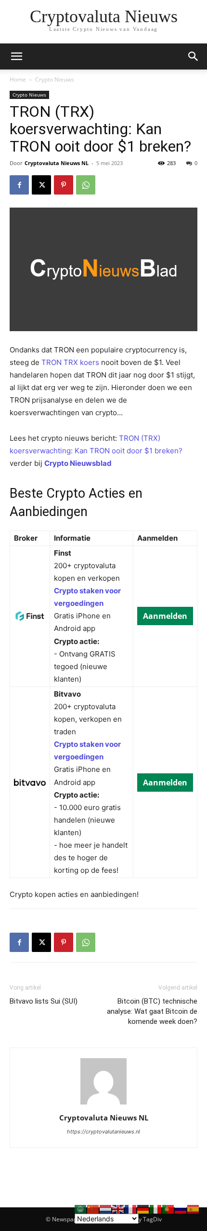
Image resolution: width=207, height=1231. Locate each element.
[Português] (168, 1208)
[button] (193, 56)
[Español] (193, 1208)
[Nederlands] (106, 1208)
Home (18, 79)
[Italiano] (156, 1208)
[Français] (131, 1208)
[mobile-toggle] (16, 56)
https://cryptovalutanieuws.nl (103, 1131)
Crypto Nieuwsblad (78, 463)
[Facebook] (19, 185)
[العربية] (81, 1208)
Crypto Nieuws (54, 79)
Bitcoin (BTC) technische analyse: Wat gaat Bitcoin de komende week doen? (152, 1011)
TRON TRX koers (70, 362)
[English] (118, 1208)
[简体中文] (93, 1208)
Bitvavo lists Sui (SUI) (44, 1001)
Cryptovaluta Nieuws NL (57, 163)
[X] (41, 185)
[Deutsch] (143, 1208)
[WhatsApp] (85, 185)
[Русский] (181, 1208)
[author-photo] (103, 1104)
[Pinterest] (63, 185)
